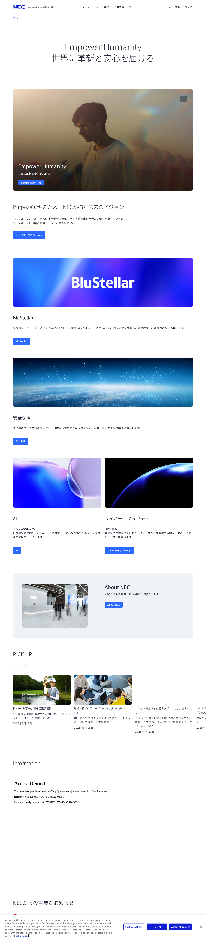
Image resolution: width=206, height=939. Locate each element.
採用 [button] (131, 7)
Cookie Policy (21, 935)
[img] (103, 140)
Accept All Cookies (180, 926)
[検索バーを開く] (170, 7)
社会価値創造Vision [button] (31, 182)
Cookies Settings (133, 926)
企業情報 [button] (119, 7)
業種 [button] (106, 7)
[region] (103, 140)
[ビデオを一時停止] (183, 99)
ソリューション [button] (90, 7)
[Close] (200, 926)
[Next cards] (23, 668)
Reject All (156, 926)
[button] (183, 7)
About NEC (113, 604)
